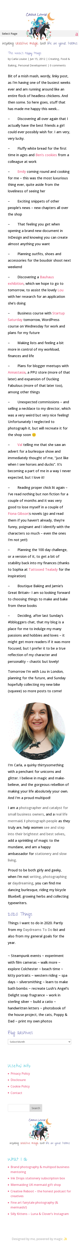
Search (36, 1108)
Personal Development (32, 65)
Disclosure (18, 1080)
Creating (53, 59)
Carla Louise (19, 59)
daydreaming (22, 883)
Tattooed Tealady (43, 569)
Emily (21, 171)
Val (19, 444)
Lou (61, 290)
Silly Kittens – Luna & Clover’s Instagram (40, 1214)
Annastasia (17, 372)
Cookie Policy (20, 1086)
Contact (16, 1093)
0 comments (58, 65)
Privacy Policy (20, 1073)
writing (35, 876)
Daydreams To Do (37, 929)
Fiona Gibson (18, 513)
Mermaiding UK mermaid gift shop (36, 1185)
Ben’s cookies (46, 155)
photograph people (41, 821)
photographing (55, 876)
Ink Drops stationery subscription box (38, 1178)
